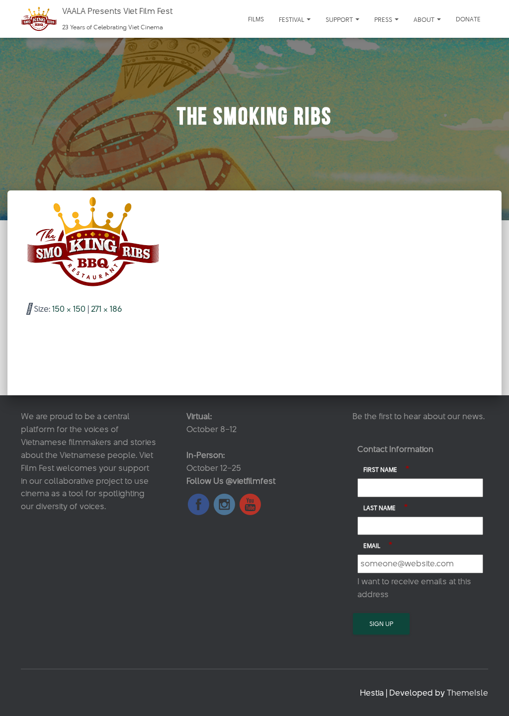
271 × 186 (106, 309)
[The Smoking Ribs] (93, 241)
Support (340, 19)
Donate (468, 18)
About (425, 19)
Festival (292, 19)
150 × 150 (68, 309)
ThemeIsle (467, 693)
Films (256, 18)
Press (384, 19)
